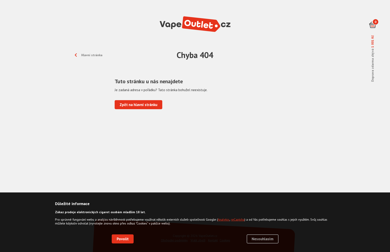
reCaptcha (237, 219)
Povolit (123, 238)
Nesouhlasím (263, 238)
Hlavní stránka (91, 55)
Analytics (224, 219)
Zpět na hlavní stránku (138, 104)
